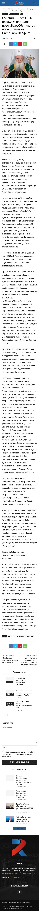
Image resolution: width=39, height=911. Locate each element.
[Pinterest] (20, 44)
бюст (10, 636)
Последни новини (14, 14)
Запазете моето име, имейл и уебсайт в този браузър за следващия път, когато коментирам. (18, 754)
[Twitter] (15, 44)
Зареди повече (18, 828)
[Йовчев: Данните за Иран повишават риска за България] (10, 819)
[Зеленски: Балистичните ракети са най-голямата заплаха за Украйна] (10, 778)
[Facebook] (11, 44)
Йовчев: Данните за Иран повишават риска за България (23, 819)
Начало (4, 9)
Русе (21, 14)
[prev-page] (5, 715)
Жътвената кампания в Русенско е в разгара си (10, 660)
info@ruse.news (15, 877)
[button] (34, 2)
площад (30, 636)
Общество (11, 9)
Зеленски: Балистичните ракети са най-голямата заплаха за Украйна (24, 693)
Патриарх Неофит (19, 636)
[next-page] (8, 715)
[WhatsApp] (25, 44)
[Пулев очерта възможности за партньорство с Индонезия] (10, 680)
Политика (9, 682)
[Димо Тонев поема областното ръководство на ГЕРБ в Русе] (10, 806)
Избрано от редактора (10, 704)
